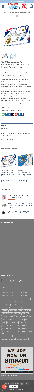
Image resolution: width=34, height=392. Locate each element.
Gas (28, 313)
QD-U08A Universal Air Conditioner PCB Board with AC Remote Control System (7, 173)
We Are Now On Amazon (9, 375)
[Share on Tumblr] (22, 114)
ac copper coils (16, 298)
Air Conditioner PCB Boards (20, 13)
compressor (5, 310)
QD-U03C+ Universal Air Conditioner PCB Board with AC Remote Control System (24, 173)
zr (14, 342)
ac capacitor (8, 298)
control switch (13, 310)
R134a (21, 319)
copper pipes (17, 313)
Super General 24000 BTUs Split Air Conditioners (15, 328)
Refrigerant (15, 322)
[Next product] (15, 16)
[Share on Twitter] (9, 114)
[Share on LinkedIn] (19, 114)
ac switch (4, 301)
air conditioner (5, 304)
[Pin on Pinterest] (16, 114)
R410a (9, 322)
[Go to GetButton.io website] (4, 390)
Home (5, 13)
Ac (2, 298)
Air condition (20, 301)
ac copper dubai (26, 298)
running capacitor (24, 322)
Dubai (23, 313)
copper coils (28, 310)
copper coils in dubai (7, 313)
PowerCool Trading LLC (14, 281)
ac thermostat (12, 301)
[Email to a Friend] (12, 114)
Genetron (4, 316)
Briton (27, 304)
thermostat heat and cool (8, 339)
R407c (3, 322)
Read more (6, 180)
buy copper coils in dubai (8, 307)
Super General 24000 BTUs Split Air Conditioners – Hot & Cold (17, 332)
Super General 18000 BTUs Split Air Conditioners (15, 325)
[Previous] (4, 35)
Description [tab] (5, 125)
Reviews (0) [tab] (5, 129)
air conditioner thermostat (18, 304)
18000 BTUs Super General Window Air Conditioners (16, 293)
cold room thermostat (21, 307)
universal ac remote (7, 342)
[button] (3, 6)
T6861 (4, 336)
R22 (17, 319)
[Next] (29, 35)
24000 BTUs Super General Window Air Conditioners (16, 296)
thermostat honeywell (22, 339)
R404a (27, 319)
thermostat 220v (17, 336)
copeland (20, 310)
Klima (3, 319)
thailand (9, 336)
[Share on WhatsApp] (3, 114)
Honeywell (11, 316)
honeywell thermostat (21, 316)
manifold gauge (10, 319)
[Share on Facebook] (6, 114)
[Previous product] (18, 16)
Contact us (15, 140)
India (30, 316)
